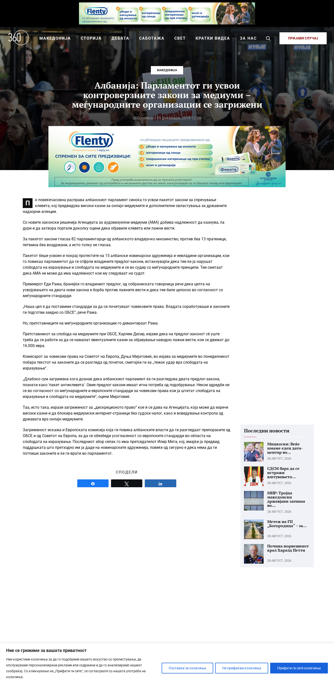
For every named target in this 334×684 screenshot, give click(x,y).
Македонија (167, 70)
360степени (143, 118)
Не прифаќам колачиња (241, 668)
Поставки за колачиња (187, 668)
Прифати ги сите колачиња (299, 668)
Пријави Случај (303, 38)
